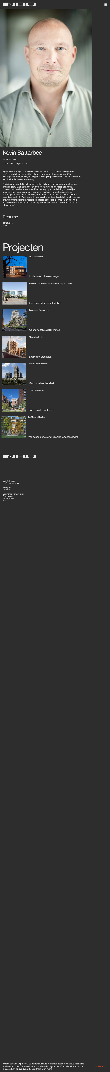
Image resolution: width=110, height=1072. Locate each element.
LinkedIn (6, 490)
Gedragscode (8, 498)
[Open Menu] (105, 4)
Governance (8, 496)
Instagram (7, 487)
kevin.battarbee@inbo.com (15, 163)
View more (47, 1069)
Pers (4, 500)
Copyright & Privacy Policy (13, 494)
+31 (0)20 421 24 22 (11, 483)
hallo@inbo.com (9, 481)
